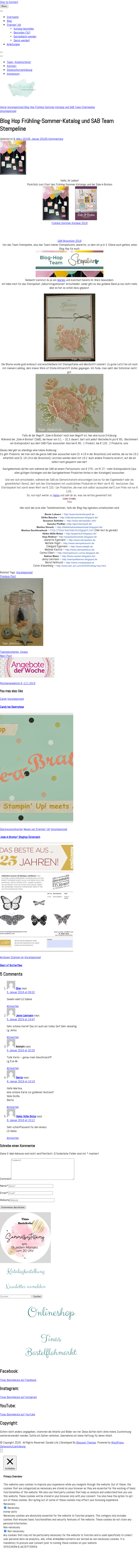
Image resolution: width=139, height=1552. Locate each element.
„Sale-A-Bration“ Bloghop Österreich (20, 837)
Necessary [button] (9, 1504)
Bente (19, 1077)
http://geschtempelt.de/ (79, 524)
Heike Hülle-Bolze (26, 1116)
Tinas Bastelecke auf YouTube (17, 1414)
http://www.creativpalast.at (80, 562)
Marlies (61, 280)
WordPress (117, 1442)
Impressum (13, 74)
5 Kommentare (54, 139)
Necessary (13, 1508)
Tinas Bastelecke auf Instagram (18, 1397)
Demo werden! (22, 40)
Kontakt (11, 66)
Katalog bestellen (24, 29)
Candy (3, 699)
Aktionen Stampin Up (12, 957)
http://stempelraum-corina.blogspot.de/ (78, 553)
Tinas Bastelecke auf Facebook (18, 1380)
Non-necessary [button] (11, 1527)
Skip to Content (9, 2)
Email (4, 1193)
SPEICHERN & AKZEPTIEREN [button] (20, 1547)
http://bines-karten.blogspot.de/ (78, 556)
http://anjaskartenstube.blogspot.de (78, 536)
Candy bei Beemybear (12, 707)
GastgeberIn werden (25, 36)
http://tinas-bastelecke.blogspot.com (72, 530)
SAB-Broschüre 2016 (70, 241)
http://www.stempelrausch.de (78, 543)
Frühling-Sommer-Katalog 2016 (70, 223)
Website (4, 1200)
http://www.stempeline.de (82, 540)
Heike (56, 495)
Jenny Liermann (24, 1015)
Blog (9, 21)
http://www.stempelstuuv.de (79, 549)
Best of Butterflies (11, 965)
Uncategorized (8, 111)
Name (4, 1186)
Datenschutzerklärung (19, 70)
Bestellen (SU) (22, 32)
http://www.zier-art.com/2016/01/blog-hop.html (81, 565)
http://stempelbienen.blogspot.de (79, 559)
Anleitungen (13, 44)
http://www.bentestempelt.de (79, 514)
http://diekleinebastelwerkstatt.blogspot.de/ (80, 527)
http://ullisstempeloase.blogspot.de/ (79, 517)
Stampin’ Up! (14, 25)
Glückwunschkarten (11, 829)
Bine (18, 988)
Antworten (13, 1006)
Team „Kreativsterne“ (19, 62)
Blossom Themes (86, 1442)
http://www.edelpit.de (82, 546)
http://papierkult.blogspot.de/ (81, 533)
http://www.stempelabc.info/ (81, 520)
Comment (5, 1179)
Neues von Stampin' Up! (37, 829)
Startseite (13, 17)
